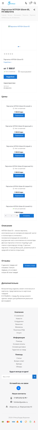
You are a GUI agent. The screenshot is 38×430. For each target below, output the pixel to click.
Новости (19, 318)
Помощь (19, 341)
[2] (7, 54)
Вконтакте (19, 388)
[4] (10, 54)
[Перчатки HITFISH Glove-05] (19, 35)
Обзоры (19, 367)
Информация (19, 337)
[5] (12, 54)
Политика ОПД (19, 330)
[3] (9, 54)
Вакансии (19, 324)
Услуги (19, 333)
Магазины (19, 327)
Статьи (19, 358)
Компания (19, 312)
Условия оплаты (19, 344)
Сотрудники (19, 321)
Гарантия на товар (19, 350)
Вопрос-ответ (19, 361)
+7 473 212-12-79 (20, 398)
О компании (19, 316)
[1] (5, 54)
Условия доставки (19, 347)
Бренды (19, 364)
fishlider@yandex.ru (21, 402)
